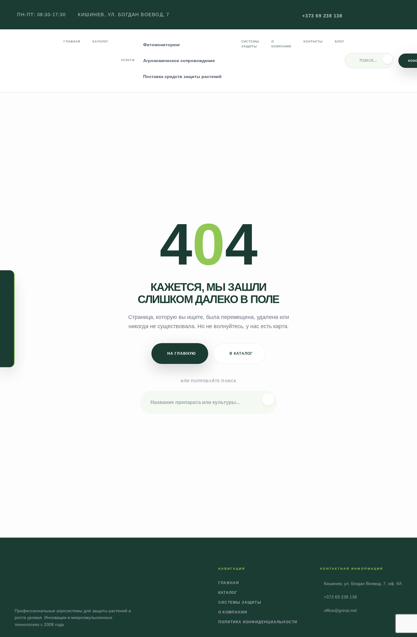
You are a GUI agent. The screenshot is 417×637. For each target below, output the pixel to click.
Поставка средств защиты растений (182, 76)
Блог (340, 41)
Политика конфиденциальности (257, 622)
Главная (71, 41)
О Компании (281, 44)
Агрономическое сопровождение (179, 60)
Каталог (100, 41)
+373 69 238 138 (322, 15)
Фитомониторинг (161, 44)
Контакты (313, 41)
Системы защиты (250, 44)
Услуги (128, 60)
